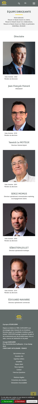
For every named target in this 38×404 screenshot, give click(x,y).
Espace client (19, 364)
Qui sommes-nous (19, 353)
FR (25, 3)
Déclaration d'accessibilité (19, 383)
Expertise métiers (19, 359)
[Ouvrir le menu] (34, 3)
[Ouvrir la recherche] (19, 3)
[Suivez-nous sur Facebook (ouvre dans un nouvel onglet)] (15, 391)
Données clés (19, 356)
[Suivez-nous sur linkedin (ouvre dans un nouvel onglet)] (19, 391)
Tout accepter (7, 401)
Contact (19, 370)
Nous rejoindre (19, 367)
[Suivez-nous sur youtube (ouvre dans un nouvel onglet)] (22, 391)
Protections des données (19, 380)
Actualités (19, 361)
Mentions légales (19, 377)
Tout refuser (21, 401)
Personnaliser (32, 401)
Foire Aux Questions (19, 372)
